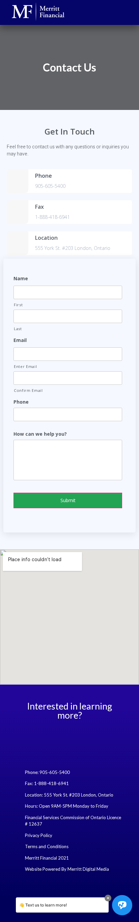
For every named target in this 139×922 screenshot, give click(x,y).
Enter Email (25, 366)
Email (20, 340)
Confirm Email (28, 390)
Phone (21, 402)
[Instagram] (79, 734)
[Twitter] (60, 734)
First (18, 305)
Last (18, 328)
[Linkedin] (97, 734)
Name (20, 279)
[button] (130, 11)
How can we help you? (40, 434)
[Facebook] (41, 734)
